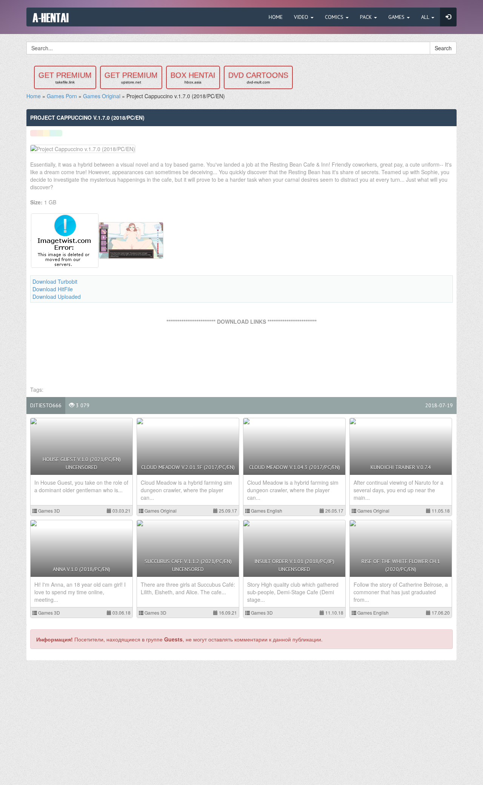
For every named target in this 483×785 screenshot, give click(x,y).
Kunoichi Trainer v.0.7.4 (401, 467)
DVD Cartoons (258, 77)
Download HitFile (52, 289)
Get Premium (65, 77)
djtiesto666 (46, 405)
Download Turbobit (54, 281)
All (426, 17)
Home (276, 17)
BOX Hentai (193, 77)
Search (443, 48)
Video (302, 17)
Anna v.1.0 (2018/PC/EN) (81, 569)
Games (397, 17)
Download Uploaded (56, 296)
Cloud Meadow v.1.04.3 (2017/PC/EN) (294, 467)
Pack (366, 17)
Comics (335, 17)
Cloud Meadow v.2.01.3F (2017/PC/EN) (188, 467)
